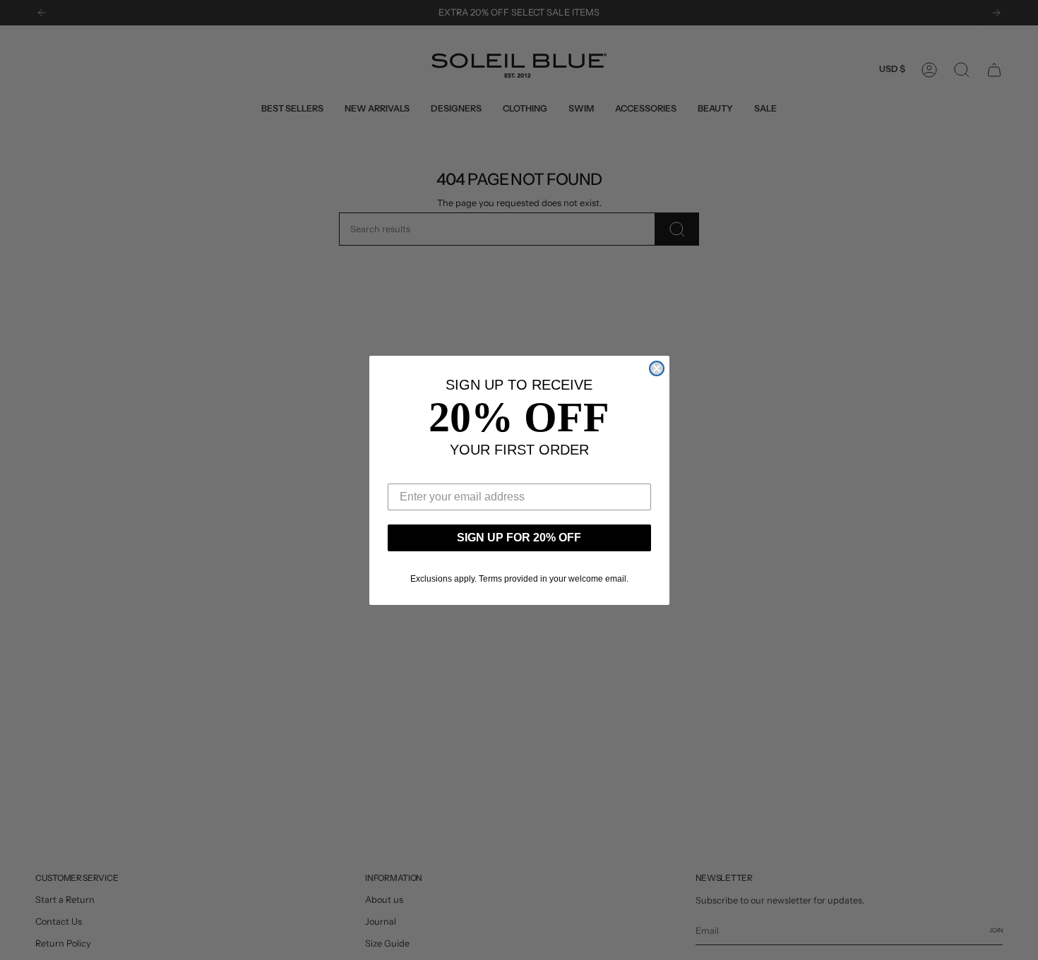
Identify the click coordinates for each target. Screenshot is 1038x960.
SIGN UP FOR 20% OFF (519, 538)
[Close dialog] (657, 368)
